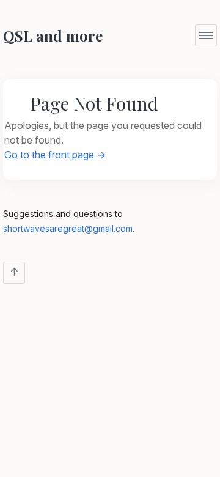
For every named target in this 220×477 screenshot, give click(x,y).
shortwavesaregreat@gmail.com (68, 228)
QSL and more (53, 35)
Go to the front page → (55, 155)
